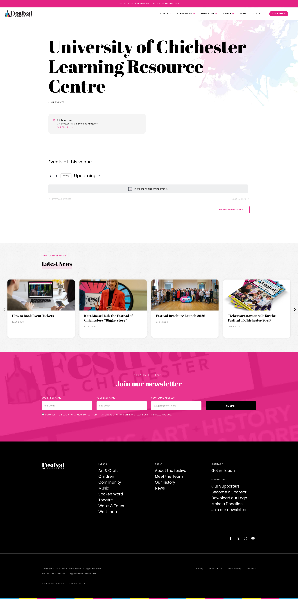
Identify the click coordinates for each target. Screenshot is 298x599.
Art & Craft (108, 470)
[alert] (148, 188)
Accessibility (234, 568)
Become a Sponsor (228, 492)
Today (66, 175)
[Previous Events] (50, 176)
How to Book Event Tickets (33, 315)
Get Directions (65, 127)
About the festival (171, 470)
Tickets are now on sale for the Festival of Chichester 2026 (252, 318)
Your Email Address (163, 397)
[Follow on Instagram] (245, 538)
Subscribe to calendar (231, 209)
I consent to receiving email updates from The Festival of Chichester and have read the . (108, 414)
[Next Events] (56, 176)
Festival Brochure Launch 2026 (180, 315)
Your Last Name (106, 397)
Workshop (107, 511)
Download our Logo (229, 498)
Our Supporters (225, 486)
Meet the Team (169, 476)
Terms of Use (215, 568)
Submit (231, 405)
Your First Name (51, 397)
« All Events (56, 102)
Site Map (251, 568)
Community (109, 482)
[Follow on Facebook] (231, 538)
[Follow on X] (238, 538)
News (160, 488)
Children (106, 476)
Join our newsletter (229, 509)
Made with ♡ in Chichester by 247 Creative (64, 583)
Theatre (105, 500)
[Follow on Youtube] (253, 538)
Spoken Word (110, 494)
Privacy (199, 568)
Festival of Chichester (71, 568)
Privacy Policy (162, 414)
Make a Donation (227, 503)
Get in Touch (223, 470)
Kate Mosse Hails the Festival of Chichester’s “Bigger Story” (108, 318)
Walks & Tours (111, 505)
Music (103, 488)
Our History (165, 482)
